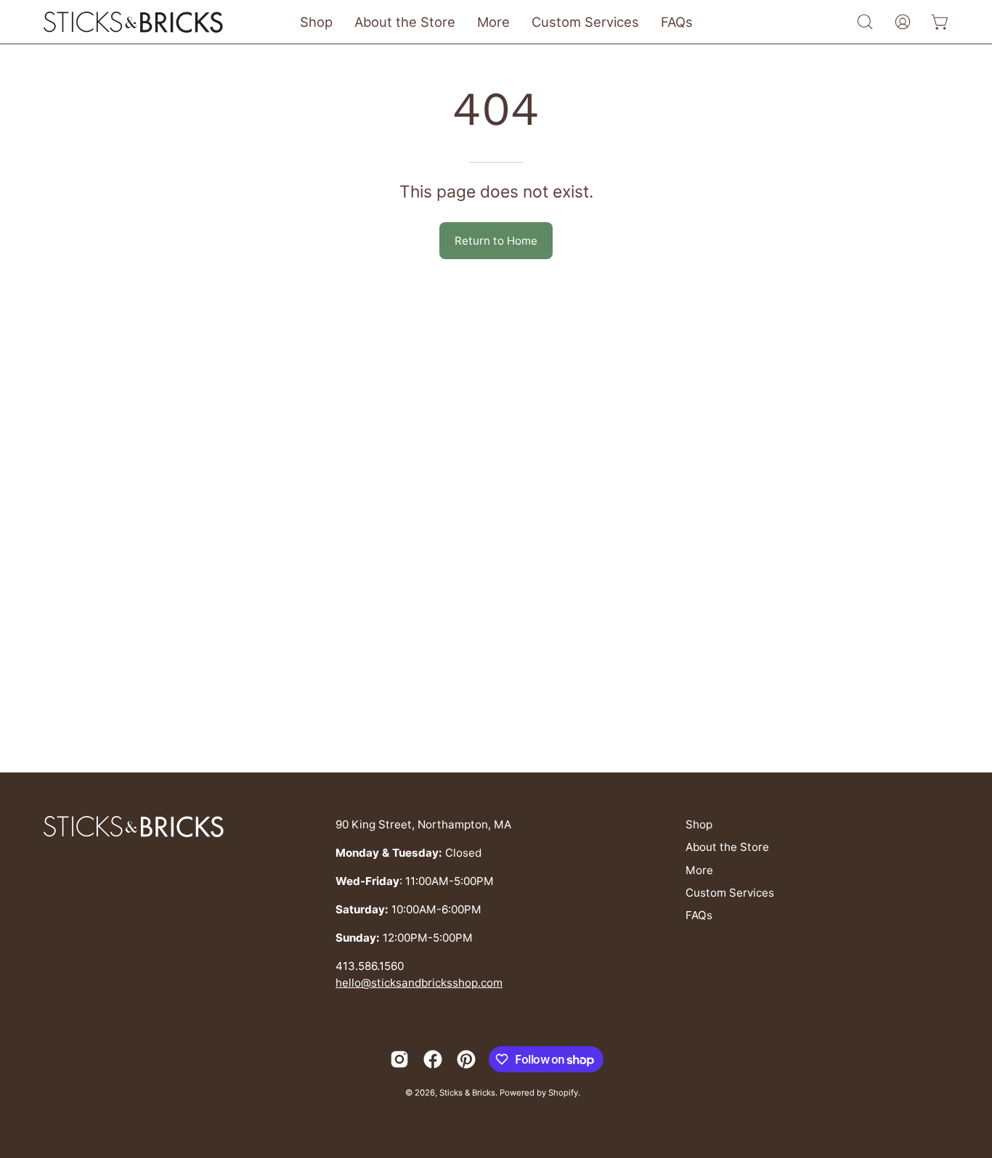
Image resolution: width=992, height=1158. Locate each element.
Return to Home (496, 241)
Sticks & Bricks (467, 1093)
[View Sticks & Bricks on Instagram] (399, 1059)
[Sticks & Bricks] (134, 22)
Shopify (563, 1093)
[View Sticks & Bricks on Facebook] (433, 1059)
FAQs (699, 915)
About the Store (727, 847)
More (699, 870)
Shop (699, 824)
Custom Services (730, 893)
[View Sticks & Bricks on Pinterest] (466, 1059)
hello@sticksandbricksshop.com (419, 983)
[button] (865, 22)
